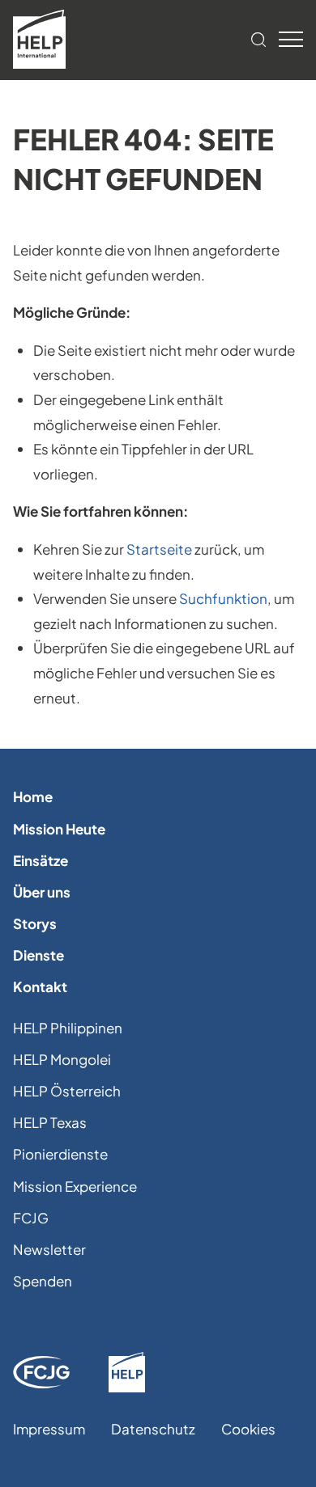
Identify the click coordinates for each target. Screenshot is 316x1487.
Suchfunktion (223, 598)
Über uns (41, 892)
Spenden (42, 1281)
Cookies (248, 1429)
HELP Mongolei (62, 1059)
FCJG (31, 1218)
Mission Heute (59, 829)
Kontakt (40, 986)
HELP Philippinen (67, 1028)
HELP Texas (50, 1122)
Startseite (159, 549)
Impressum (49, 1429)
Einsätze (40, 860)
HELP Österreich (67, 1091)
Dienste (38, 955)
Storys (35, 923)
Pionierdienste (60, 1154)
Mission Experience (75, 1186)
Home (33, 796)
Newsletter (49, 1249)
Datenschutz (153, 1429)
